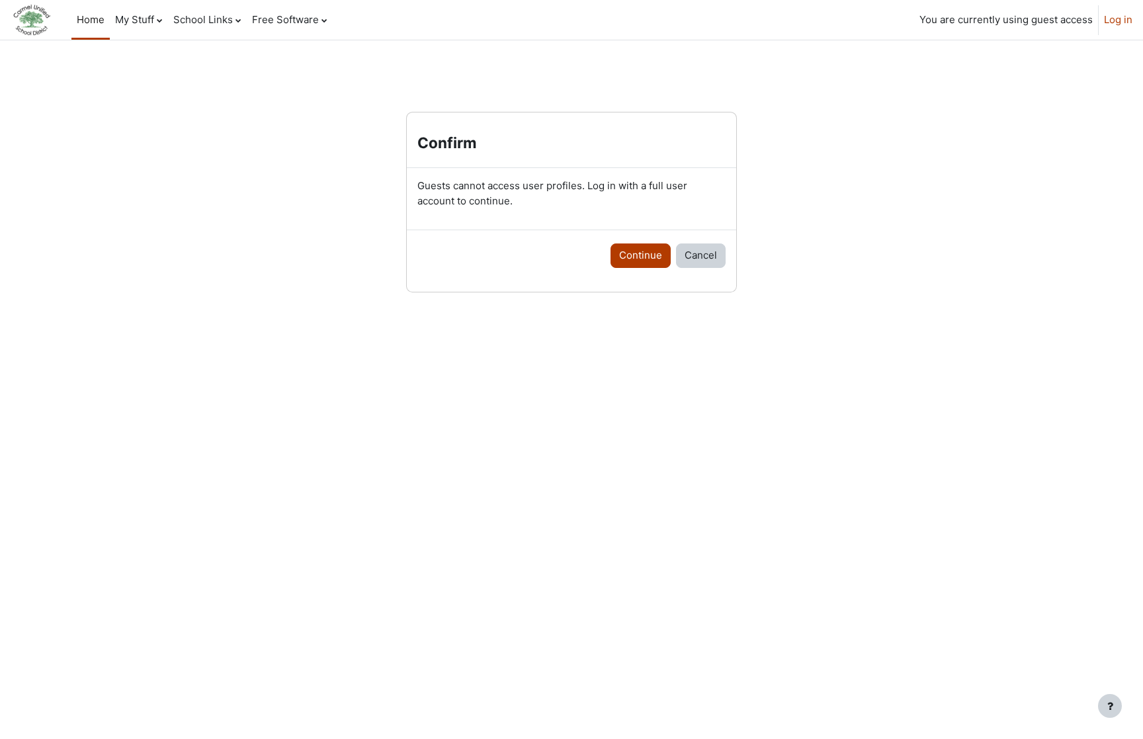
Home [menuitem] (91, 19)
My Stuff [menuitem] (134, 19)
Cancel (701, 255)
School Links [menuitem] (203, 19)
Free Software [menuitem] (285, 19)
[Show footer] (1110, 706)
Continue (640, 255)
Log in (1118, 19)
